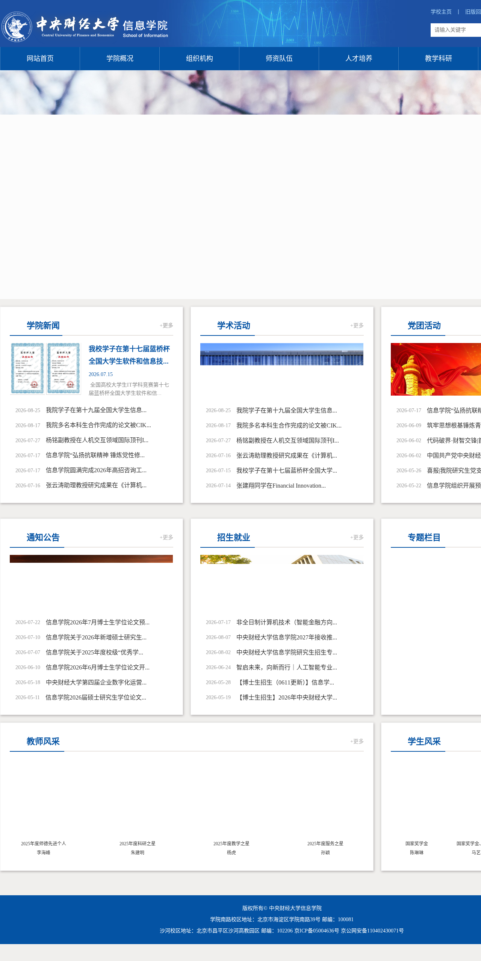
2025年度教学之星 (231, 843)
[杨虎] (231, 801)
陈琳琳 (410, 852)
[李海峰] (44, 801)
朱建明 (137, 852)
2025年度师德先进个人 (43, 843)
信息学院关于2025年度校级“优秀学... (94, 652)
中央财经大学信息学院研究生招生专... (286, 652)
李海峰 (43, 852)
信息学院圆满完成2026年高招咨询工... (96, 470)
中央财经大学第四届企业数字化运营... (96, 682)
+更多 (166, 325)
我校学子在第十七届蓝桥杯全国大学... (286, 470)
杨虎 (231, 852)
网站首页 (40, 58)
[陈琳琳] (410, 801)
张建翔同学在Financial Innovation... (281, 485)
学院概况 (119, 58)
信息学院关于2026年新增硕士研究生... (96, 637)
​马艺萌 (471, 852)
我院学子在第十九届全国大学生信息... (96, 410)
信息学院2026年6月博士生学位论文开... (98, 667)
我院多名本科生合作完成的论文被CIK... (98, 425)
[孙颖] (325, 801)
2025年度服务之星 (325, 843)
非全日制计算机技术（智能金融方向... (286, 622)
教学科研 (438, 58)
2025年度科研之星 (137, 843)
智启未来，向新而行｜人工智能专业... (286, 667)
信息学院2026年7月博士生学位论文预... (98, 622)
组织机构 (199, 58)
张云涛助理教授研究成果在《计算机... (96, 485)
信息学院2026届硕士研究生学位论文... (95, 697)
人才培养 (358, 58)
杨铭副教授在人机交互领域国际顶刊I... (97, 440)
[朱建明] (137, 801)
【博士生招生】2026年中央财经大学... (286, 697)
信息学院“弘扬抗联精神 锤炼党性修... (95, 455)
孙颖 (325, 852)
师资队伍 (279, 58)
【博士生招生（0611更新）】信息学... (285, 682)
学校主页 (446, 12)
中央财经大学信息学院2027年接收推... (286, 637)
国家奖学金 (410, 843)
